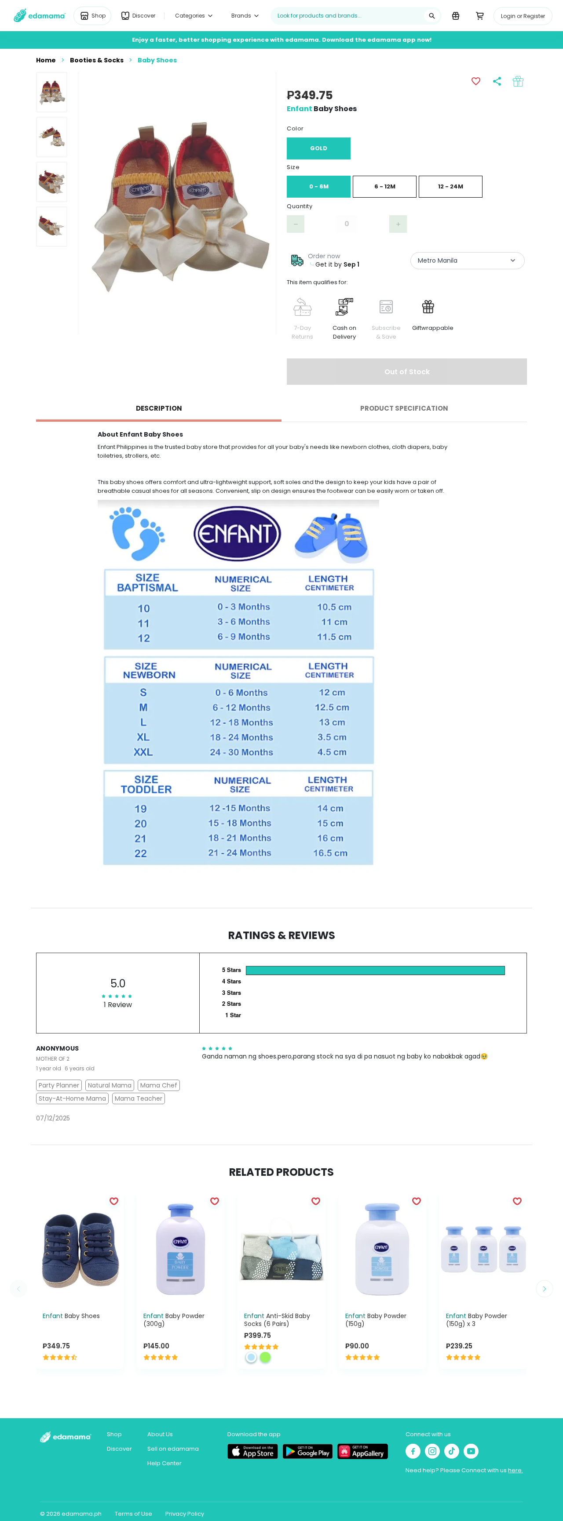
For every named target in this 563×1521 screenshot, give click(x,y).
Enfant (299, 109)
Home (46, 60)
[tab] (159, 408)
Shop (114, 1434)
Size (293, 167)
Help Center (164, 1463)
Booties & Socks (97, 60)
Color (295, 128)
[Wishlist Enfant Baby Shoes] (114, 1201)
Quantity (299, 206)
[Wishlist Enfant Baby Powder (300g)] (214, 1201)
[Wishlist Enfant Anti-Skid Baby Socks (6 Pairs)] (316, 1201)
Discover (119, 1449)
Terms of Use (133, 1514)
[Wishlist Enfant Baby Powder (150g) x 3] (517, 1201)
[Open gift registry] (455, 15)
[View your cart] (479, 15)
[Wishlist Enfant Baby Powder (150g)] (416, 1201)
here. (515, 1470)
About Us (160, 1434)
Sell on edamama (173, 1449)
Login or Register (523, 16)
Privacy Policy (184, 1514)
